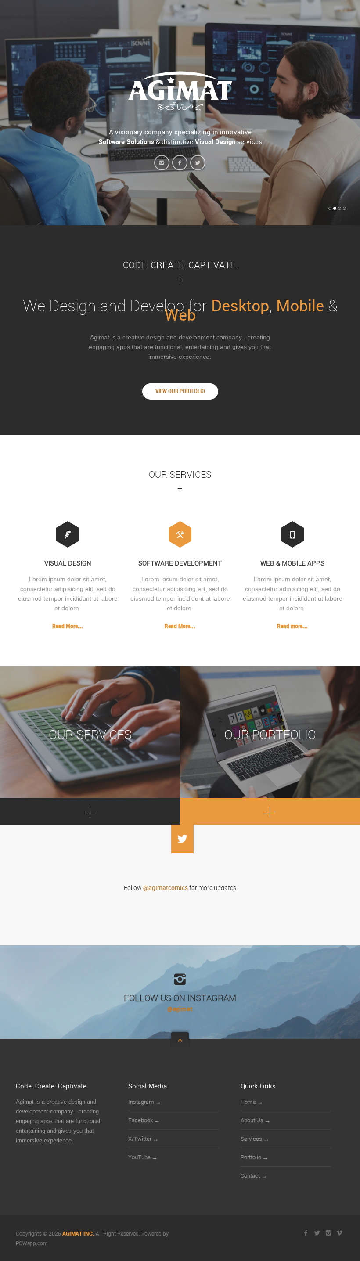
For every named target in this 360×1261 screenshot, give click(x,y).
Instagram (144, 1102)
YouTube (143, 1157)
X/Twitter (143, 1138)
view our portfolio (180, 391)
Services (255, 1138)
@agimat (180, 1009)
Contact (254, 1175)
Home (252, 1102)
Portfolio (254, 1157)
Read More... (67, 626)
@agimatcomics (165, 888)
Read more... (292, 626)
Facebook (144, 1120)
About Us (255, 1120)
